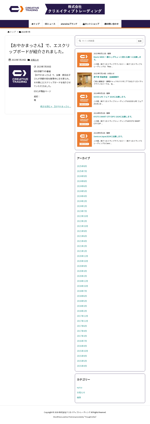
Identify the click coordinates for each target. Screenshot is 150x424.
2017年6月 (82, 325)
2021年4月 (82, 241)
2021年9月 (82, 231)
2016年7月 (82, 340)
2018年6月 (82, 295)
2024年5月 (82, 191)
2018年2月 (82, 310)
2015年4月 (82, 365)
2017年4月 (82, 330)
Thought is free (90, 417)
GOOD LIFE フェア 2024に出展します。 (110, 96)
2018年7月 (82, 290)
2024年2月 (82, 201)
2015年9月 (82, 355)
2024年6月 (82, 186)
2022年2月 (82, 221)
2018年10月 (82, 285)
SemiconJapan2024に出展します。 (109, 136)
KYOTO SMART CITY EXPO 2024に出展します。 (113, 116)
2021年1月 (82, 251)
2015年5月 (82, 360)
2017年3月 (82, 335)
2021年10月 (82, 226)
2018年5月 (82, 300)
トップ (13, 31)
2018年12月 (82, 280)
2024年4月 (82, 196)
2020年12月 (82, 256)
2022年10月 (82, 216)
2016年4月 (82, 345)
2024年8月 (82, 181)
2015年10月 (82, 350)
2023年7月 (82, 211)
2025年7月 (82, 171)
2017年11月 (82, 320)
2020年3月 (82, 270)
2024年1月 (82, 206)
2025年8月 (82, 166)
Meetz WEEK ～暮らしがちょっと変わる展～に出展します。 (117, 58)
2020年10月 (82, 261)
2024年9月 (82, 176)
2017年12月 (82, 315)
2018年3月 (82, 305)
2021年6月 (82, 236)
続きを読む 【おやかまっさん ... (55, 106)
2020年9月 (82, 266)
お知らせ (35, 59)
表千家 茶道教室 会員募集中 (106, 76)
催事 (79, 397)
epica (79, 387)
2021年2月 (82, 246)
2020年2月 (82, 275)
